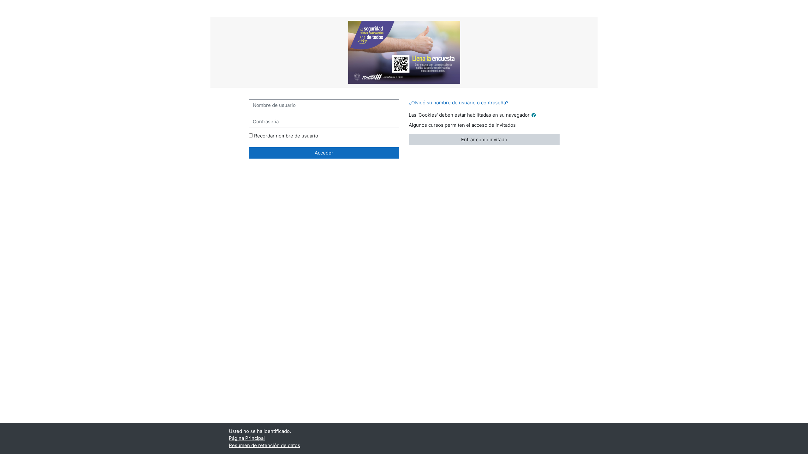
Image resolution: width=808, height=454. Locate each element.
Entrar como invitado (484, 140)
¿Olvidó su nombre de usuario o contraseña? (458, 103)
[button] (535, 115)
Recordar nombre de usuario (286, 136)
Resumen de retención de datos (264, 445)
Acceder (324, 153)
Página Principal (247, 438)
